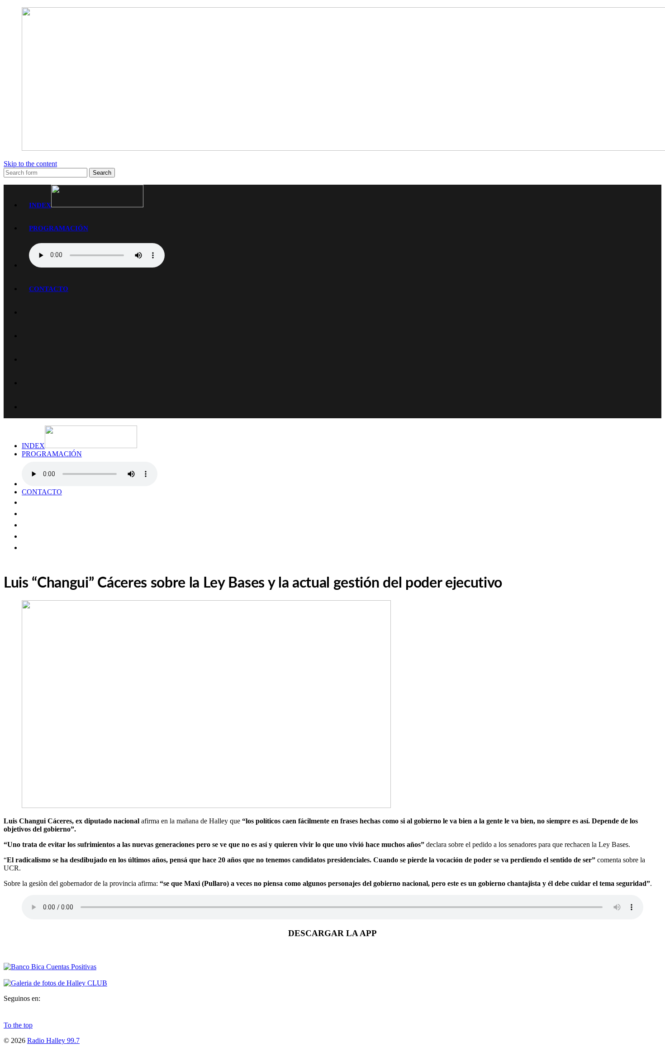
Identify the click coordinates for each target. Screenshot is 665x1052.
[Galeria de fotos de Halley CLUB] (55, 983)
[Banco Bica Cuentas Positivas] (50, 967)
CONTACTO (48, 288)
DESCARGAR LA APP (332, 933)
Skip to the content (30, 163)
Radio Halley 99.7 (53, 1040)
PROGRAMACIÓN (58, 228)
